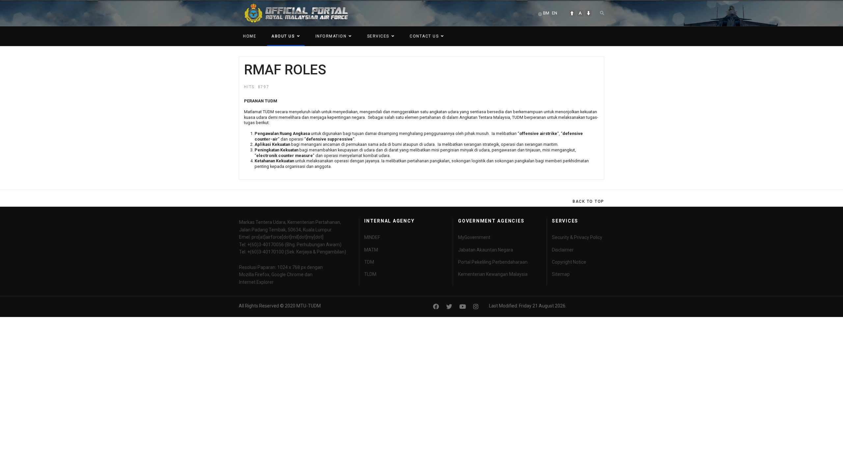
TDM (369, 262)
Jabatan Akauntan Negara (485, 249)
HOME (249, 36)
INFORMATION (331, 36)
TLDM (370, 274)
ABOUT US (283, 36)
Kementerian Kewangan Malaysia (493, 274)
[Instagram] (475, 306)
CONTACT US (424, 36)
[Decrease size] (588, 13)
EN (554, 13)
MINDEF (372, 237)
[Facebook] (436, 306)
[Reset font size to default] (580, 13)
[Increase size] (572, 13)
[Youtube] (462, 306)
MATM (371, 249)
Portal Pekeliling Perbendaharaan (493, 262)
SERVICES (378, 36)
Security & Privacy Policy (577, 237)
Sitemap (561, 274)
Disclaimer (563, 249)
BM (546, 13)
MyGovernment (474, 237)
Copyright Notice (569, 262)
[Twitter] (449, 306)
